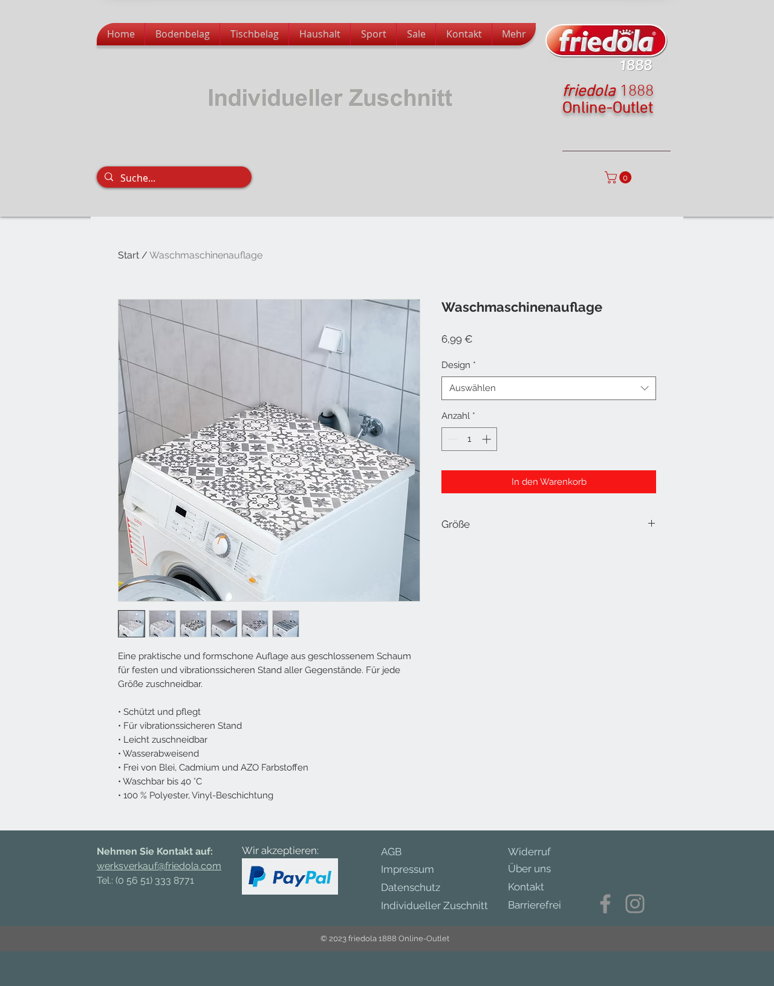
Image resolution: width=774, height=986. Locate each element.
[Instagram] (635, 903)
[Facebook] (605, 903)
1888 (637, 91)
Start (128, 255)
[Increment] (488, 439)
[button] (619, 177)
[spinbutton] (470, 439)
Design (458, 365)
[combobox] (548, 388)
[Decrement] (451, 439)
